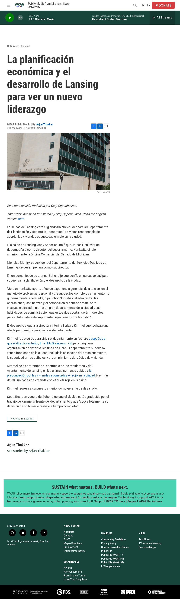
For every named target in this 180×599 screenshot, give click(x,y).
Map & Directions (73, 543)
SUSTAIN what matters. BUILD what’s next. (90, 487)
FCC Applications (110, 566)
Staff (67, 539)
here (21, 219)
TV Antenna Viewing (150, 543)
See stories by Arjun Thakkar (28, 451)
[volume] (20, 18)
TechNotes (145, 539)
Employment (71, 547)
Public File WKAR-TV (112, 554)
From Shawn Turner (75, 575)
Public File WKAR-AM (112, 562)
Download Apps (147, 547)
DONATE (165, 5)
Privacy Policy (108, 543)
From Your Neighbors (75, 579)
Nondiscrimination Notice (115, 547)
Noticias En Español (18, 46)
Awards (68, 567)
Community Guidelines (113, 539)
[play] (9, 18)
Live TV (145, 5)
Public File (106, 550)
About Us (69, 531)
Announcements (73, 571)
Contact (68, 535)
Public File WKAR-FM (112, 558)
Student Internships (75, 550)
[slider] (25, 17)
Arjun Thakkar (44, 124)
